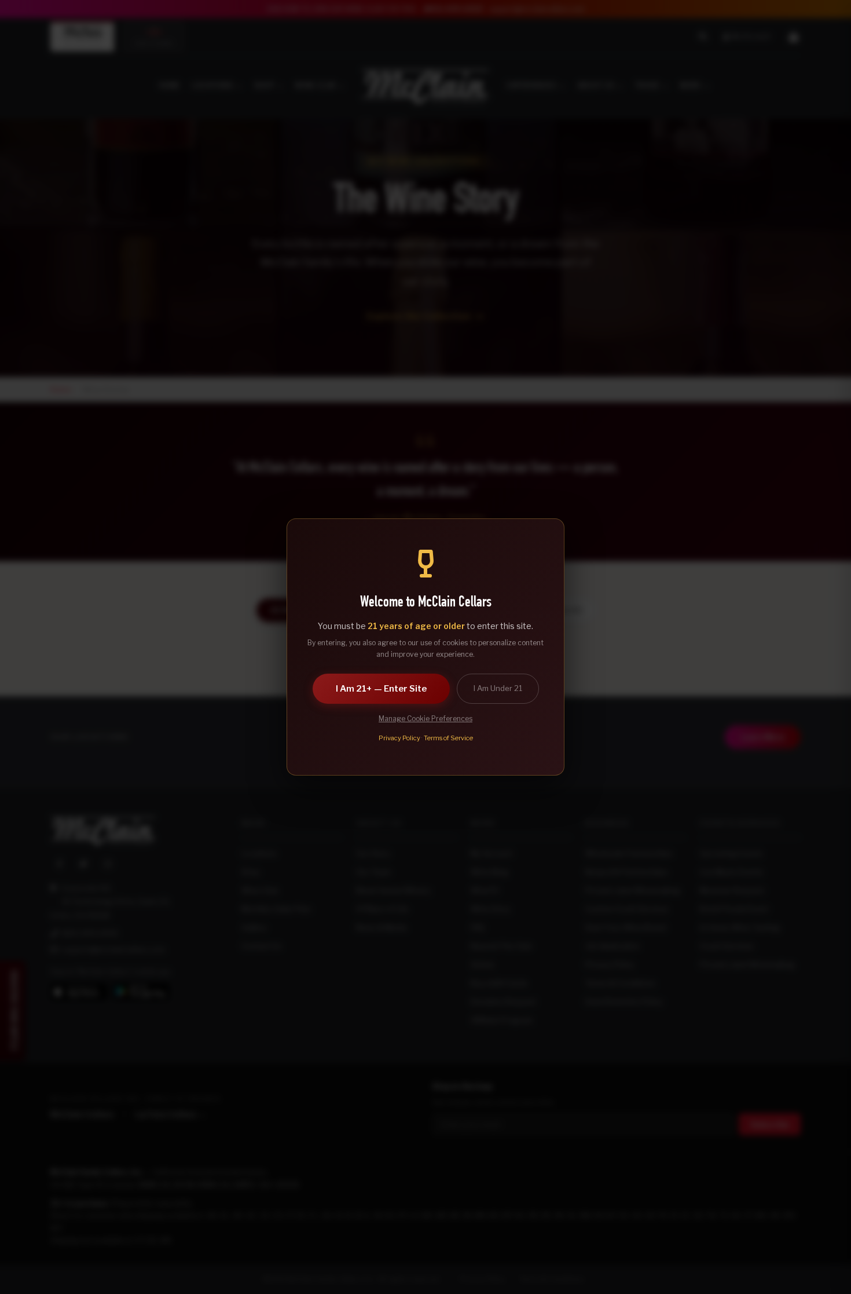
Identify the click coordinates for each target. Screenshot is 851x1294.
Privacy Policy (399, 738)
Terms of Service (448, 738)
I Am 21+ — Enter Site (381, 688)
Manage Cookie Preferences (425, 718)
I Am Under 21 (498, 688)
